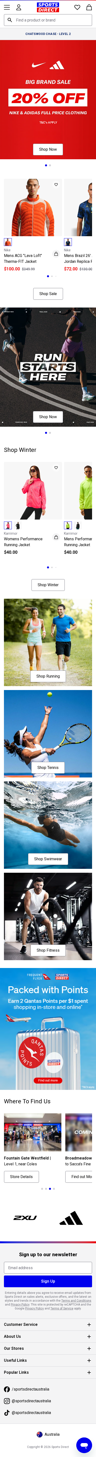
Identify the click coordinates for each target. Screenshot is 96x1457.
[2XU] (25, 1218)
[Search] (10, 20)
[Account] (19, 7)
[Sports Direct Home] (48, 7)
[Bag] (89, 7)
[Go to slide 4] (54, 1189)
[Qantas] (48, 1029)
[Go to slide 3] (56, 276)
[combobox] (48, 20)
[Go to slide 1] (46, 165)
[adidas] (71, 1218)
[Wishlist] (77, 7)
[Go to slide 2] (50, 165)
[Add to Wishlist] (56, 185)
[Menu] (7, 7)
